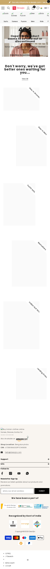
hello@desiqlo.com (13, 452)
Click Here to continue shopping (25, 55)
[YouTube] (19, 473)
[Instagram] (10, 473)
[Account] (28, 8)
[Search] (8, 8)
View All (25, 79)
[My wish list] (37, 8)
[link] (9, 556)
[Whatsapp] (27, 473)
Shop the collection (13, 117)
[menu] (3, 8)
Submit (42, 491)
